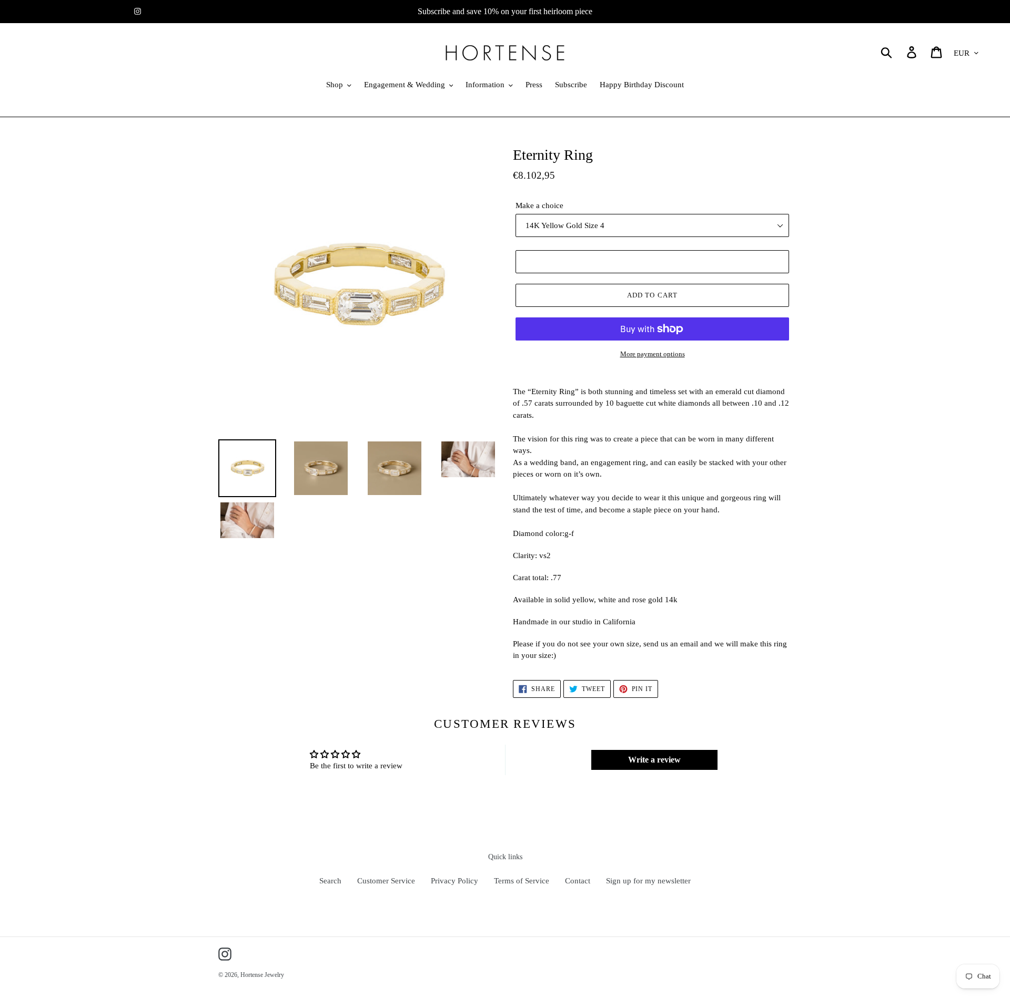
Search (330, 881)
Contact (577, 881)
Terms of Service (521, 881)
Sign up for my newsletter (648, 881)
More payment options (652, 354)
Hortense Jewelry (262, 975)
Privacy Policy (454, 881)
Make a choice (539, 205)
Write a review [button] (654, 759)
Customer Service (386, 881)
